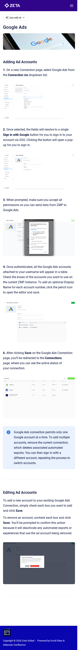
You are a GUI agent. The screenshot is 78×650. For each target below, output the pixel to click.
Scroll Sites (56, 640)
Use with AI (15, 17)
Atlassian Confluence (14, 644)
